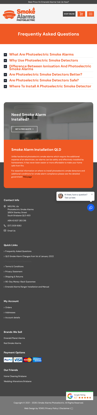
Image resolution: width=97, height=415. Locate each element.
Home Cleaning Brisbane (15, 376)
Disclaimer (65, 408)
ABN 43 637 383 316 (17, 220)
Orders (8, 307)
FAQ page (27, 176)
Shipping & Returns (14, 276)
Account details (12, 317)
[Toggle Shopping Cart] (81, 14)
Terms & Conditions (14, 266)
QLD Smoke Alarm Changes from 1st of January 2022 (29, 256)
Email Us (11, 230)
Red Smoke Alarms (12, 343)
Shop (69, 14)
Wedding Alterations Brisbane (17, 381)
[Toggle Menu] (90, 14)
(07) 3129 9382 (14, 225)
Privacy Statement (13, 271)
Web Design (29, 408)
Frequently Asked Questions (18, 251)
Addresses (10, 312)
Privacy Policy (51, 408)
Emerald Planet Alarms (14, 338)
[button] (48, 55)
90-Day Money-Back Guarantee (20, 281)
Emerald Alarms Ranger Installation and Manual (27, 286)
